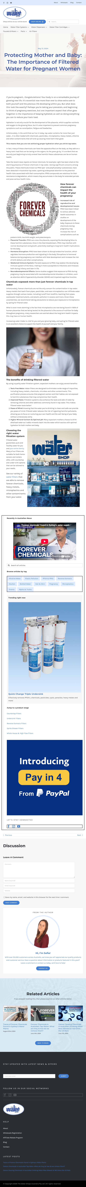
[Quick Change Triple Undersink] (44, 603)
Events (11, 589)
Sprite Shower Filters (15, 728)
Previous (8, 835)
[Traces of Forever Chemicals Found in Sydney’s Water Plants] (15, 1013)
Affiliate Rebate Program (13, 1138)
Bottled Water (25, 584)
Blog (5, 1142)
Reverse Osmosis (65, 578)
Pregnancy (53, 584)
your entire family (17, 448)
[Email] (29, 1076)
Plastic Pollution (31, 578)
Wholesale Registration (12, 1133)
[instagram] (13, 826)
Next (79, 835)
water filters (12, 477)
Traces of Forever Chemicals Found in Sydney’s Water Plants (15, 1026)
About (5, 1128)
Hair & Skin (40, 584)
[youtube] (18, 826)
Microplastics (67, 584)
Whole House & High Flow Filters (20, 733)
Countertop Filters (14, 713)
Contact (6, 1147)
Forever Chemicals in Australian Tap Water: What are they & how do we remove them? (42, 1027)
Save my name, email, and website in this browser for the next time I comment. (37, 897)
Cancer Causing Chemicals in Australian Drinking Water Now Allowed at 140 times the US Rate (70, 1027)
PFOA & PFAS (48, 578)
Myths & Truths (25, 589)
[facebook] (8, 826)
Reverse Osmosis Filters (16, 723)
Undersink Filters (14, 718)
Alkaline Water (15, 578)
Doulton (12, 584)
